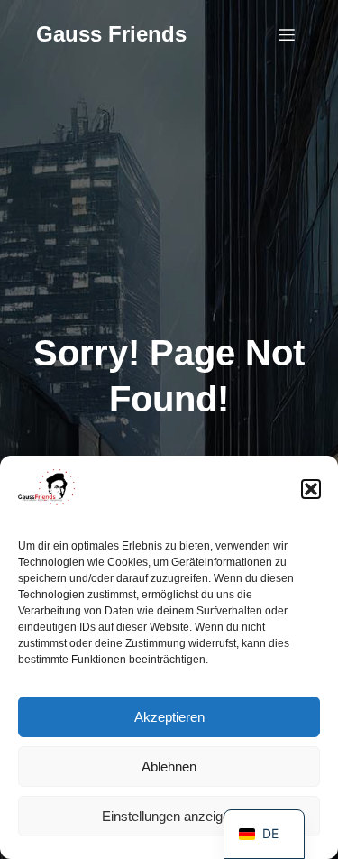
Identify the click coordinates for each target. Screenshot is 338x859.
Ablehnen (169, 766)
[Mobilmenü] (286, 34)
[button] (311, 489)
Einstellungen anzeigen (169, 816)
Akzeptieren (169, 717)
